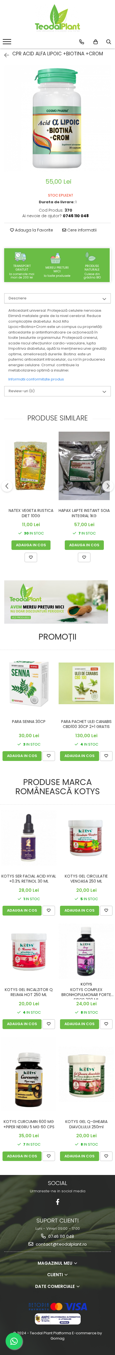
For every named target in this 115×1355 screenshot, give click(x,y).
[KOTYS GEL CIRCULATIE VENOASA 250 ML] (86, 837)
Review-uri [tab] (22, 391)
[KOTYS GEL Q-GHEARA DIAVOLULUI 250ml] (86, 1074)
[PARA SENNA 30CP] (28, 683)
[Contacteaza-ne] (81, 42)
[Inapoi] (4, 55)
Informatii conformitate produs (36, 379)
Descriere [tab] (18, 298)
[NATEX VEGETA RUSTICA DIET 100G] (30, 465)
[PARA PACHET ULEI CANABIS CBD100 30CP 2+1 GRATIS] (86, 683)
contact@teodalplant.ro (61, 1244)
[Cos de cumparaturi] (96, 42)
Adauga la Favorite (33, 230)
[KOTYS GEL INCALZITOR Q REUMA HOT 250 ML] (28, 951)
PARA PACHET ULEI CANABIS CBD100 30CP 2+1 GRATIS (86, 724)
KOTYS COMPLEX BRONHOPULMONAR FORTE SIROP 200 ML (86, 993)
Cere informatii (81, 230)
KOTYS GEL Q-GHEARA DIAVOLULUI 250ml (86, 1124)
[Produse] (8, 43)
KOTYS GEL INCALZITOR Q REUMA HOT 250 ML (29, 992)
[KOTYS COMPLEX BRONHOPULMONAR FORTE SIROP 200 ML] (86, 951)
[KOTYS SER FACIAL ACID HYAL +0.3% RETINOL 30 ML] (28, 838)
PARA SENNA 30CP (28, 721)
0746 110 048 (60, 1236)
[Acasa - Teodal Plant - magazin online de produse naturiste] (57, 18)
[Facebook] (58, 1202)
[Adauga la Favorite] (31, 557)
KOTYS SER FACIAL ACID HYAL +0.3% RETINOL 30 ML (28, 879)
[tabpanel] (57, 118)
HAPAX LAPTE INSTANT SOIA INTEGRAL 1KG (84, 513)
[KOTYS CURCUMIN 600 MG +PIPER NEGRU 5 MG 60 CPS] (28, 1074)
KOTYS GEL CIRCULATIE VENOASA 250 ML (86, 879)
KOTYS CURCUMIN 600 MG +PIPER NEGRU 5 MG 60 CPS (28, 1124)
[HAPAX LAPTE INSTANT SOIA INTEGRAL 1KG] (84, 466)
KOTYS (86, 984)
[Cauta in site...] (108, 42)
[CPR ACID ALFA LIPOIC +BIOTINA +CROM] (57, 118)
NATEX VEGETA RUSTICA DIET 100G (31, 513)
